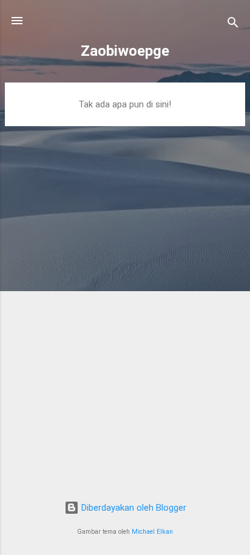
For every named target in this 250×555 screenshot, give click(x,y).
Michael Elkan (152, 532)
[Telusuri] (233, 24)
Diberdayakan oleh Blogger (132, 507)
